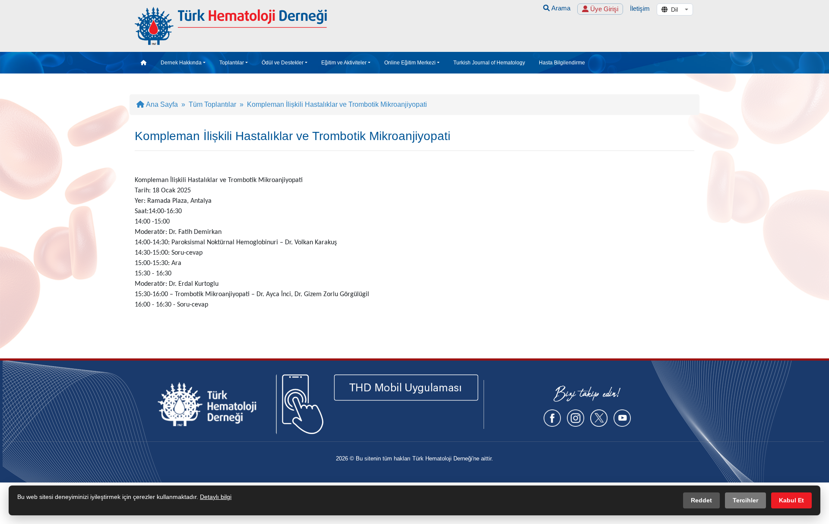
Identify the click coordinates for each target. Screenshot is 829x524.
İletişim (640, 8)
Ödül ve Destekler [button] (283, 63)
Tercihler (745, 500)
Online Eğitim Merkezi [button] (410, 63)
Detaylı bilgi (215, 496)
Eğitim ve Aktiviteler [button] (344, 63)
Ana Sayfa (161, 104)
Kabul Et (791, 500)
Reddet (701, 500)
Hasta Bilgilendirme (562, 63)
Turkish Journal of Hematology (489, 63)
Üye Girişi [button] (603, 9)
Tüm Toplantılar (212, 104)
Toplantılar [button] (231, 63)
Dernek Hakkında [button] (181, 63)
